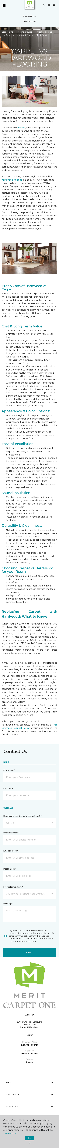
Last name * (9, 788)
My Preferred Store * (13, 887)
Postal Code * (9, 869)
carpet (21, 127)
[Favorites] (49, 5)
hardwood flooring (12, 180)
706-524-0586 (29, 21)
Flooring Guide (25, 32)
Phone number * (11, 833)
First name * (9, 770)
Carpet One (7, 32)
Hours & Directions (29, 1027)
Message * (8, 904)
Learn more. (10, 1133)
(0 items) (54, 5)
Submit (29, 952)
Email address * (10, 851)
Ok (29, 1138)
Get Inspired (13, 1094)
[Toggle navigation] (4, 5)
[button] (44, 5)
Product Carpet (44, 32)
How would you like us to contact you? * (22, 816)
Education (12, 1107)
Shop (9, 1082)
